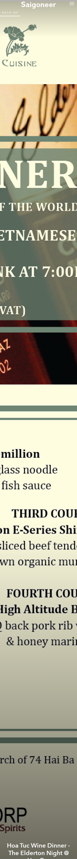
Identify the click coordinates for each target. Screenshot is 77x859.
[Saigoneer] (38, 4)
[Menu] (72, 3)
